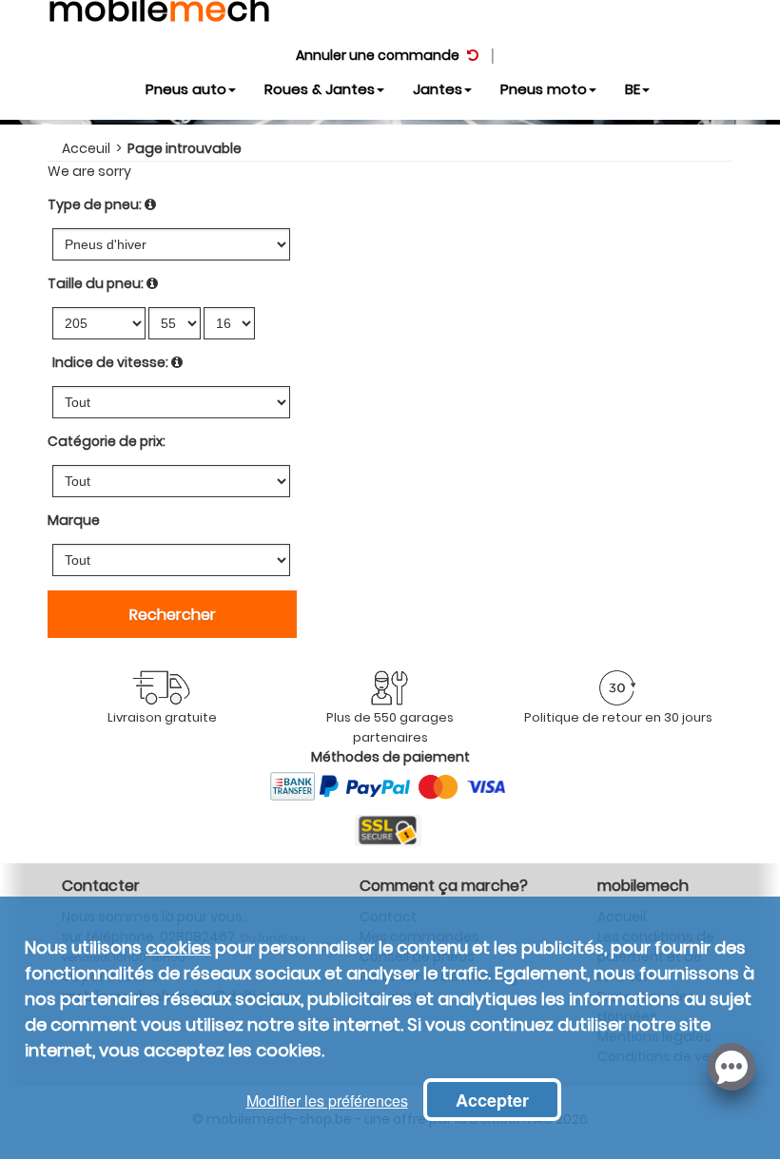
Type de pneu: (95, 204)
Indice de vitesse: (110, 362)
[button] (731, 1064)
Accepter (492, 1100)
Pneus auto (186, 89)
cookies (178, 947)
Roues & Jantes (319, 89)
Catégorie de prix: (107, 441)
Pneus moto (543, 89)
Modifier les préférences (327, 1100)
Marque (74, 520)
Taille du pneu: (96, 283)
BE (632, 89)
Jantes (437, 89)
